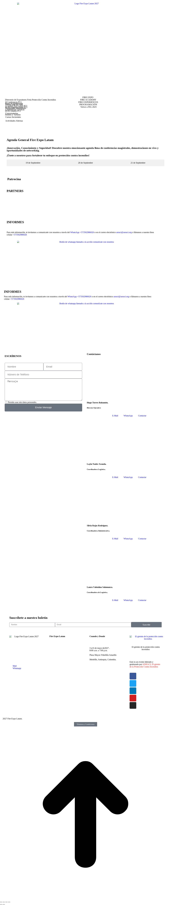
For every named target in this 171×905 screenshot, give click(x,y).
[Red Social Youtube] (85, 125)
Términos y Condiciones (85, 724)
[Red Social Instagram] (85, 130)
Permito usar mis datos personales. (22, 402)
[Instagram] (133, 705)
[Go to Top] (85, 899)
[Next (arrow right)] (4, 904)
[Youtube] (133, 698)
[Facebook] (133, 676)
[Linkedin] (133, 690)
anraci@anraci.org (124, 232)
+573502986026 (20, 235)
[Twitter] (133, 683)
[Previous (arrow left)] (1, 904)
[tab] (33, 162)
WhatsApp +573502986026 (82, 232)
